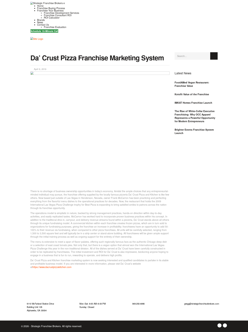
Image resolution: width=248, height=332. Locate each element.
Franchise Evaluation (55, 27)
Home (40, 5)
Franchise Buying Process (51, 8)
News (40, 22)
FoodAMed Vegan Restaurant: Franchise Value (192, 84)
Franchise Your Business (50, 10)
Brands (41, 20)
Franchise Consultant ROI (58, 15)
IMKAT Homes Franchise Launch (193, 102)
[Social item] (31, 33)
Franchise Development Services (61, 12)
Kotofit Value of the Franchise (192, 94)
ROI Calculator (52, 17)
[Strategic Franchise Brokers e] (47, 3)
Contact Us (43, 24)
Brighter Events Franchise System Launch (194, 131)
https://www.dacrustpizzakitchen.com (52, 267)
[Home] (36, 38)
